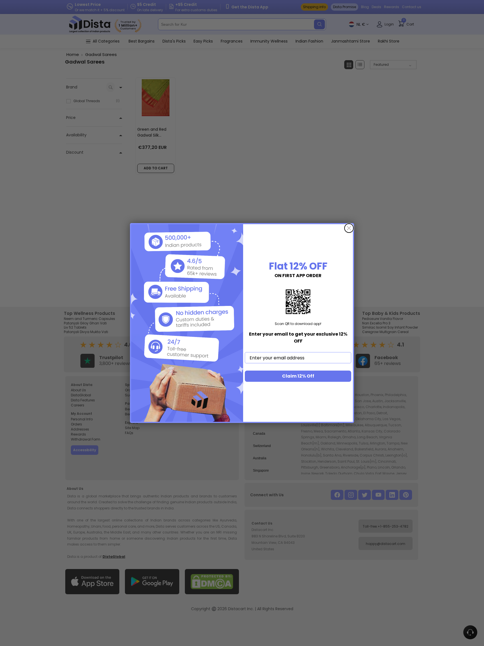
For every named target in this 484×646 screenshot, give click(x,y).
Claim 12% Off (298, 376)
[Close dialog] (349, 228)
